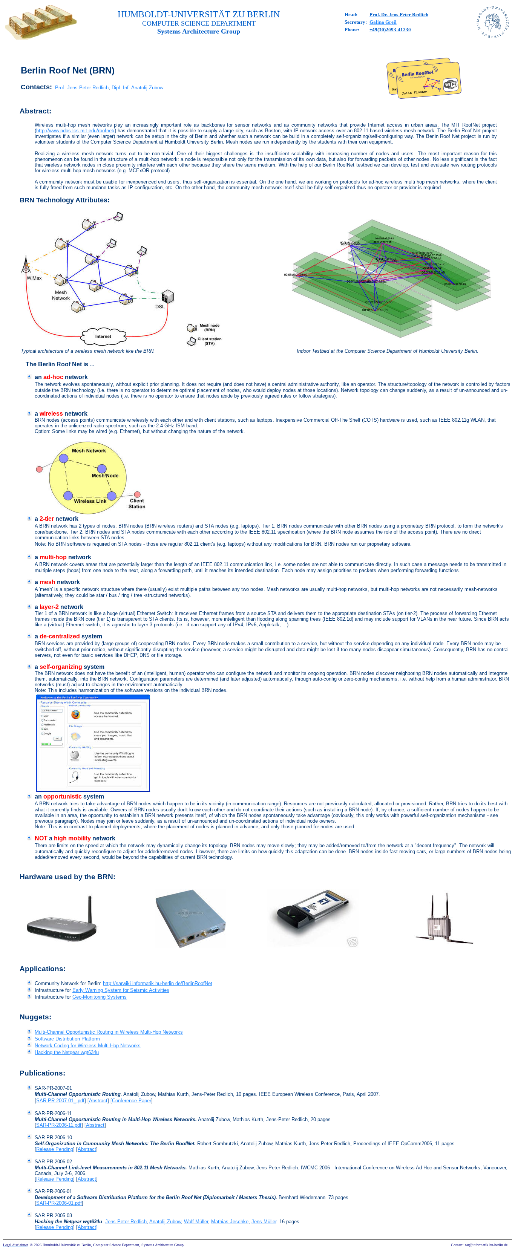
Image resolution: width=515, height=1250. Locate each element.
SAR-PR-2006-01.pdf (59, 1203)
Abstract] (88, 1227)
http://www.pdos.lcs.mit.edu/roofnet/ (75, 130)
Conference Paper (131, 1100)
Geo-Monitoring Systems (99, 997)
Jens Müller (263, 1221)
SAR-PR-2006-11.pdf (58, 1125)
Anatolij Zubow (165, 1221)
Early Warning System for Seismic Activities (120, 990)
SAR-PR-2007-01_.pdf (60, 1100)
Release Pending (54, 1149)
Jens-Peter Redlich (126, 1221)
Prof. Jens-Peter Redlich (82, 87)
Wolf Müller (196, 1221)
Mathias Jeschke (229, 1221)
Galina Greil (383, 22)
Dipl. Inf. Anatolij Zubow (137, 87)
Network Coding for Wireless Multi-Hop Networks (88, 1045)
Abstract (98, 1100)
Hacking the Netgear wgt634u (67, 1052)
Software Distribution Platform (67, 1039)
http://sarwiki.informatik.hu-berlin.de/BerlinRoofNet (157, 983)
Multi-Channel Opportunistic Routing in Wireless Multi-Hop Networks (109, 1032)
